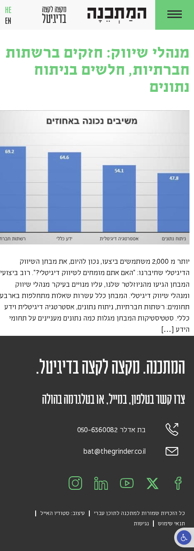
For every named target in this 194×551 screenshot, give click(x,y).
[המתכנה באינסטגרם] (75, 483)
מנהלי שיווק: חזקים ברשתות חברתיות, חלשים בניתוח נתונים (97, 69)
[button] (175, 14)
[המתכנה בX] (152, 483)
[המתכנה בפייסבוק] (178, 483)
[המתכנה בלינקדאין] (101, 483)
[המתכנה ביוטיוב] (127, 483)
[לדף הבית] (117, 15)
